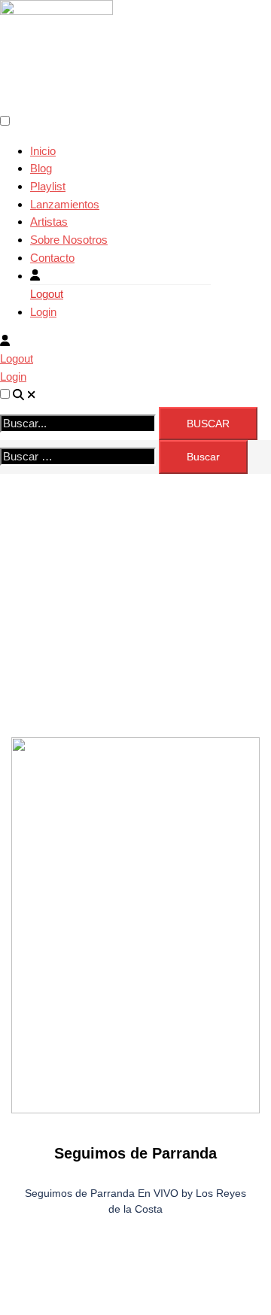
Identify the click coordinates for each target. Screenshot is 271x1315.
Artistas (49, 221)
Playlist (47, 186)
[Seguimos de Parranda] (135, 925)
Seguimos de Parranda (135, 1153)
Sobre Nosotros (69, 239)
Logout (46, 293)
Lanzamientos (64, 204)
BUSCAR (208, 424)
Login (43, 311)
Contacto (52, 257)
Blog (41, 168)
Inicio (43, 150)
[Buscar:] (78, 457)
